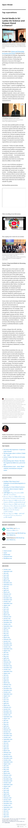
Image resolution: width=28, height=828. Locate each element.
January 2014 (7, 664)
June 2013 (6, 677)
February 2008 (7, 797)
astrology (10, 410)
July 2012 (6, 697)
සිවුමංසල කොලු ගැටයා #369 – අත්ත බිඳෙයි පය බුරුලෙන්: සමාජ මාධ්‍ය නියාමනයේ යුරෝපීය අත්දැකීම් (14, 515)
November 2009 (8, 758)
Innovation (13, 404)
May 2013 (6, 679)
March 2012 (7, 705)
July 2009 (6, 765)
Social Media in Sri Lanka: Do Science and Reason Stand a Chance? (13, 22)
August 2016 (7, 605)
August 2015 (7, 628)
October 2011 (7, 714)
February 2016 (7, 616)
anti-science (5, 410)
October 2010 (7, 737)
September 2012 (8, 694)
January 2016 (7, 618)
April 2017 (6, 590)
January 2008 (7, 799)
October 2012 (7, 692)
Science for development (15, 407)
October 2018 (7, 569)
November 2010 (8, 735)
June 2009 (6, 767)
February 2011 (7, 730)
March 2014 (7, 660)
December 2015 (8, 620)
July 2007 (6, 811)
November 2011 (8, 713)
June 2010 (6, 745)
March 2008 (7, 796)
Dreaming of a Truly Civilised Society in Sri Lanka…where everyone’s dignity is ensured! (14, 489)
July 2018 (6, 573)
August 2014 (7, 650)
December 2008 (8, 779)
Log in (5, 552)
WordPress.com (8, 558)
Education (18, 403)
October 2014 (7, 647)
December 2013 (8, 665)
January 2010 (7, 754)
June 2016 (6, 609)
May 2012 (6, 701)
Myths (19, 411)
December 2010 (8, 733)
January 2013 (7, 686)
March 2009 (7, 773)
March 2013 (7, 682)
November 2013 (8, 667)
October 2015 (7, 624)
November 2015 (8, 622)
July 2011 (6, 720)
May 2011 (6, 724)
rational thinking (13, 413)
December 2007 (8, 801)
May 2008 (6, 792)
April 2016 (6, 613)
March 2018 (7, 580)
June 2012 (6, 699)
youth (19, 408)
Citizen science (9, 401)
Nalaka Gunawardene (9, 398)
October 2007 (7, 805)
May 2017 (6, 588)
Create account (8, 551)
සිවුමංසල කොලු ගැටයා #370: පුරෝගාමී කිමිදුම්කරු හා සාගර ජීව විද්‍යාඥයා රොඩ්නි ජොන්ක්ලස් (13, 509)
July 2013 (6, 675)
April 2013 (6, 680)
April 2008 (6, 794)
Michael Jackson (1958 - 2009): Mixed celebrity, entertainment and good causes (14, 468)
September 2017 (8, 584)
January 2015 (7, 641)
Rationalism (15, 405)
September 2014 (8, 648)
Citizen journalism (17, 400)
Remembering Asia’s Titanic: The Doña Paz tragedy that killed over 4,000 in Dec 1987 (14, 462)
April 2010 (6, 748)
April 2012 (6, 703)
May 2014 (6, 656)
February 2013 (7, 684)
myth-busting (14, 411)
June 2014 (6, 654)
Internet (18, 404)
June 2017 (6, 586)
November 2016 (8, 599)
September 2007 (8, 807)
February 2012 (7, 707)
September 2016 (8, 603)
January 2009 (7, 777)
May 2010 (6, 747)
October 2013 (7, 669)
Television (12, 408)
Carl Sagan (15, 410)
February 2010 (7, 752)
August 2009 (7, 764)
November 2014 (8, 645)
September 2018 (8, 571)
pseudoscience (5, 413)
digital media (5, 403)
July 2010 (6, 743)
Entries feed (7, 554)
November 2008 (8, 781)
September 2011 (8, 716)
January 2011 (7, 731)
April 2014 (6, 658)
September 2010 (8, 739)
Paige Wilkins (10, 528)
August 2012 (7, 696)
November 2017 (8, 582)
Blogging (4, 400)
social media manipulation (11, 415)
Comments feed (8, 556)
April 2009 (6, 771)
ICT (21, 403)
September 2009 (8, 762)
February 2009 (7, 775)
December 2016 (8, 597)
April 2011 (6, 726)
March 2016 (7, 614)
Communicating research (18, 401)
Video (16, 408)
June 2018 (6, 575)
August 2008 (7, 786)
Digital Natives (12, 403)
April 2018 (6, 579)
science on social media (15, 414)
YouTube (23, 408)
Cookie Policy (7, 822)
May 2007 (6, 814)
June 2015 (6, 631)
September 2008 (8, 784)
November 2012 (8, 690)
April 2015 (6, 635)
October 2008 (7, 782)
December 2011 (8, 711)
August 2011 (7, 718)
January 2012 (7, 709)
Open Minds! (7, 5)
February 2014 (7, 662)
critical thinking (21, 410)
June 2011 (6, 722)
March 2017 (7, 592)
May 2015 (6, 633)
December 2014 (8, 643)
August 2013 (7, 673)
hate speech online (6, 411)
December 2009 (8, 756)
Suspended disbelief (12, 417)
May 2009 (6, 769)
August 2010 (7, 741)
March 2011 (7, 728)
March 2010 (7, 750)
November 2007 (8, 803)
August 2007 (7, 809)
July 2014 (6, 652)
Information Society (6, 404)
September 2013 (8, 671)
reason (18, 413)
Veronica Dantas (10, 533)
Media (22, 404)
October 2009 (7, 760)
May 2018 (6, 577)
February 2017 (7, 594)
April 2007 (6, 816)
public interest (9, 405)
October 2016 (7, 601)
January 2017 (7, 596)
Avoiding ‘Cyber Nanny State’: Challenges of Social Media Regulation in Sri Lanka (14, 483)
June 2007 (6, 813)
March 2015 (7, 637)
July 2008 (6, 788)
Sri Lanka (8, 408)
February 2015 (7, 639)
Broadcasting (10, 400)
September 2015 (8, 626)
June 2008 (6, 790)
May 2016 (6, 611)
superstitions (5, 417)
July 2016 (6, 607)
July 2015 (6, 630)
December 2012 (8, 688)
